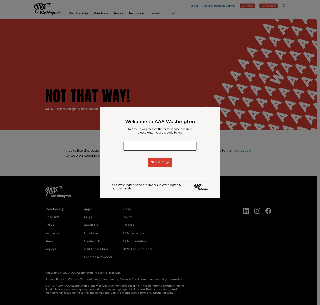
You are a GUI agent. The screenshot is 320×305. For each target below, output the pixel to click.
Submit (157, 162)
